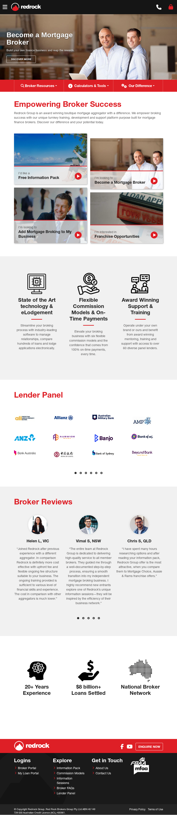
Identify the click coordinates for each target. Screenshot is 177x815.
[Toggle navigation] (5, 7)
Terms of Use (155, 809)
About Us (102, 768)
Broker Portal (27, 768)
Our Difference (140, 86)
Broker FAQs (65, 788)
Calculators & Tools (90, 86)
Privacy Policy (137, 809)
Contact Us (103, 773)
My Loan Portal (28, 773)
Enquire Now (149, 746)
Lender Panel (66, 793)
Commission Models (70, 773)
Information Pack (68, 768)
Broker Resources (39, 86)
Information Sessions (64, 780)
